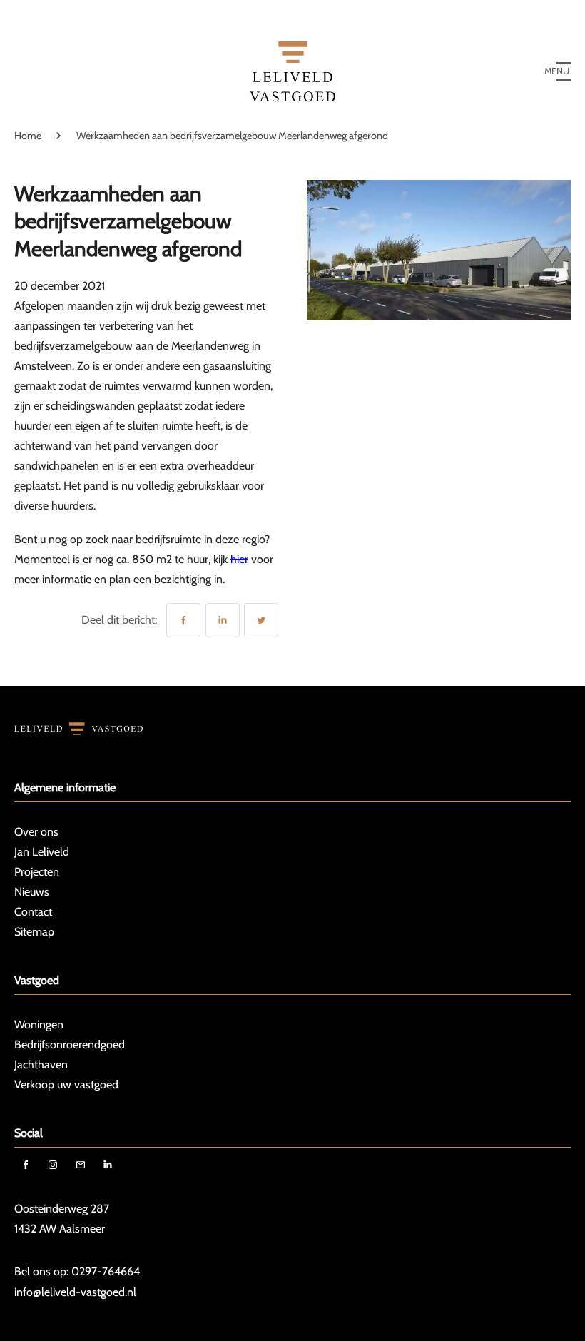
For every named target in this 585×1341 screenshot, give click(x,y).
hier (239, 559)
